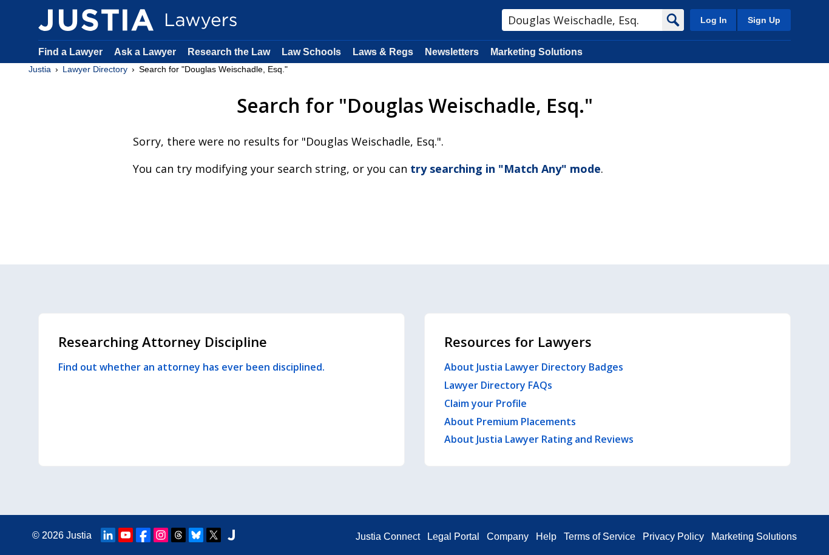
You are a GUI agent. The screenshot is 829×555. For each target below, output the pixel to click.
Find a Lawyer (70, 52)
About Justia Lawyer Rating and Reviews (539, 439)
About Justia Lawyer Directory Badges (533, 367)
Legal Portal (453, 536)
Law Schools (311, 52)
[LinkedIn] (108, 535)
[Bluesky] (196, 535)
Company (508, 536)
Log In (713, 20)
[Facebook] (143, 535)
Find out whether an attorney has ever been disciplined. (191, 367)
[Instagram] (161, 535)
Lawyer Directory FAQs (498, 385)
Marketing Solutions (536, 52)
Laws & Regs (383, 52)
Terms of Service (599, 536)
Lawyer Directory (95, 69)
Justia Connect (388, 536)
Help (546, 536)
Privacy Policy (673, 536)
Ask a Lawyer (146, 52)
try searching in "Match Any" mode (505, 168)
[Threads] (178, 535)
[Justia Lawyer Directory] (96, 20)
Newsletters (452, 52)
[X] (213, 535)
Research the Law (229, 52)
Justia (40, 69)
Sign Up (764, 20)
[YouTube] (125, 535)
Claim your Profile (485, 403)
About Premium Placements (510, 421)
